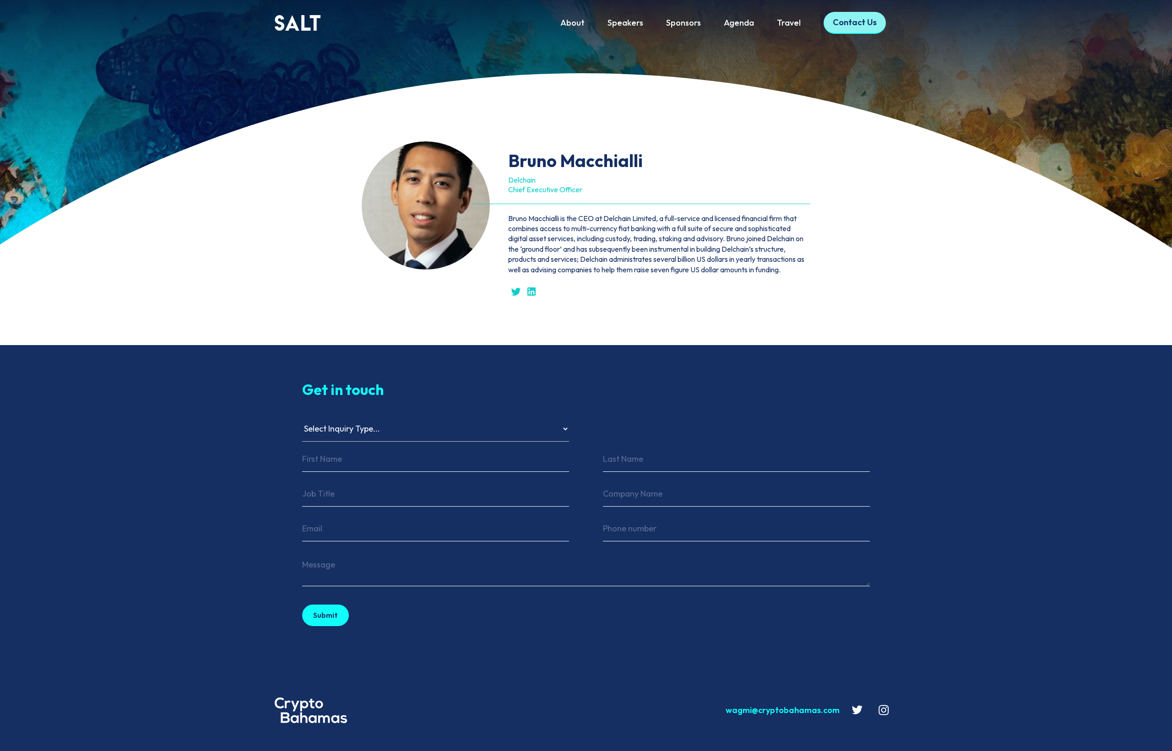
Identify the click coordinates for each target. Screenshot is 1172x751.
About (572, 22)
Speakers (625, 22)
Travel (789, 22)
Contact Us (855, 22)
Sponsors (683, 22)
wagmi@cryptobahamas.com (783, 710)
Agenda (739, 22)
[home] (334, 23)
